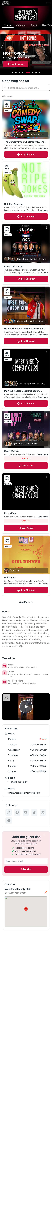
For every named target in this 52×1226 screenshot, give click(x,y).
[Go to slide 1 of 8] (12, 72)
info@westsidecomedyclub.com (24, 792)
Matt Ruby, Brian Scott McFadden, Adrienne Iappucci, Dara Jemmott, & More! (23, 391)
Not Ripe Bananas (13, 204)
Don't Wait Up (11, 451)
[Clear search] (47, 88)
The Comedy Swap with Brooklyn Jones (25, 142)
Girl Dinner (9, 577)
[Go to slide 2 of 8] (16, 72)
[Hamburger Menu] (48, 3)
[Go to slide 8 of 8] (39, 72)
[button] (26, 909)
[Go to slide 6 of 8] (31, 72)
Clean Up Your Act (13, 266)
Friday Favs (10, 513)
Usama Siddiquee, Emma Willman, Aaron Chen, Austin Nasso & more (25, 328)
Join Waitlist (27, 465)
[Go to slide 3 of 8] (19, 72)
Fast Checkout (28, 154)
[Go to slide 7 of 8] (36, 72)
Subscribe (26, 869)
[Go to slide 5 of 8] (26, 72)
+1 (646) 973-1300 (17, 782)
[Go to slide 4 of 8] (22, 72)
